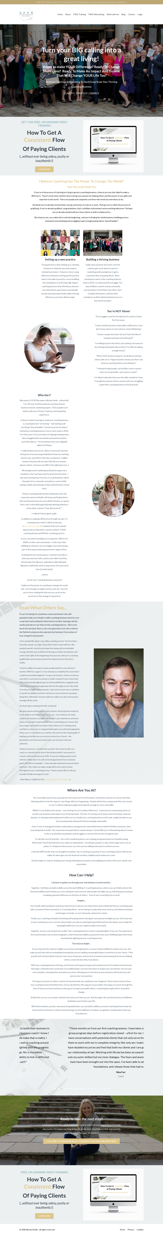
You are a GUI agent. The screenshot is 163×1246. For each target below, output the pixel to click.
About (68, 14)
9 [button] (81, 1081)
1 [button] (54, 1081)
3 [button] (61, 1081)
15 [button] (101, 1081)
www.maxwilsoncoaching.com (57, 779)
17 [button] (108, 1081)
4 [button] (64, 1081)
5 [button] (68, 1081)
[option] (81, 1050)
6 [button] (71, 1081)
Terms (122, 1222)
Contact (131, 14)
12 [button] (91, 1081)
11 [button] (88, 1081)
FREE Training (79, 14)
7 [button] (74, 1081)
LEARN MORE (44, 169)
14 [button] (98, 1081)
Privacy (131, 1222)
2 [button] (58, 1081)
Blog (123, 14)
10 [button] (84, 1081)
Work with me (113, 14)
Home (60, 14)
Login (140, 14)
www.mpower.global (32, 526)
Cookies (140, 1222)
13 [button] (94, 1081)
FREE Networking (96, 14)
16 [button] (104, 1081)
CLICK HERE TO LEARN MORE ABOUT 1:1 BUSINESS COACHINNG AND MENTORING (81, 1133)
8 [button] (78, 1081)
